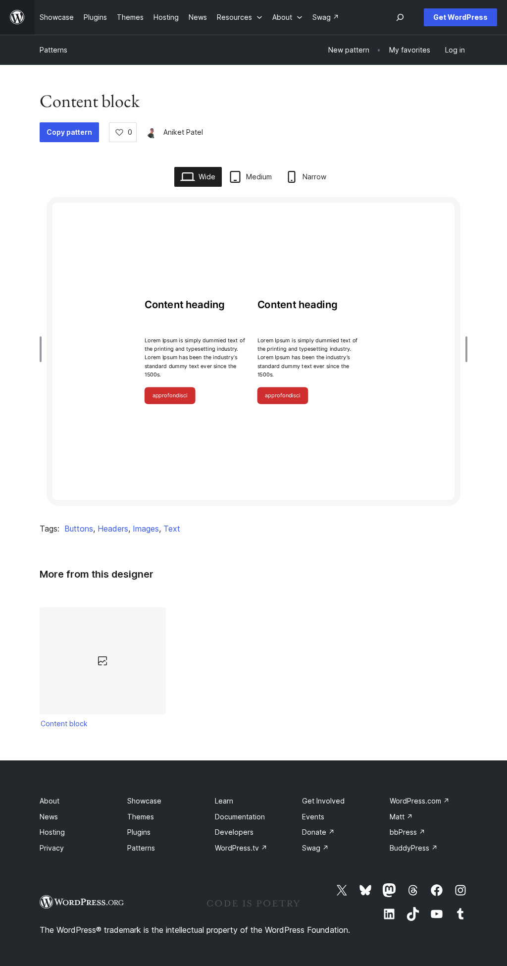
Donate (318, 832)
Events (313, 816)
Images (146, 529)
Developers (234, 832)
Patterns (53, 50)
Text (171, 529)
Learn (224, 801)
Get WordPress (460, 17)
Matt (401, 816)
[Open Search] (400, 17)
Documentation (240, 816)
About (49, 801)
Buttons (78, 529)
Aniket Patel (183, 132)
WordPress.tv (241, 848)
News (49, 816)
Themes (140, 816)
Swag (315, 848)
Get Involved (323, 801)
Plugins (139, 832)
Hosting (52, 832)
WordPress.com (420, 801)
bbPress (407, 832)
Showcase (144, 801)
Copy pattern (69, 132)
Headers (113, 529)
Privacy (52, 848)
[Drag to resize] (43, 349)
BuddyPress (414, 848)
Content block (64, 723)
